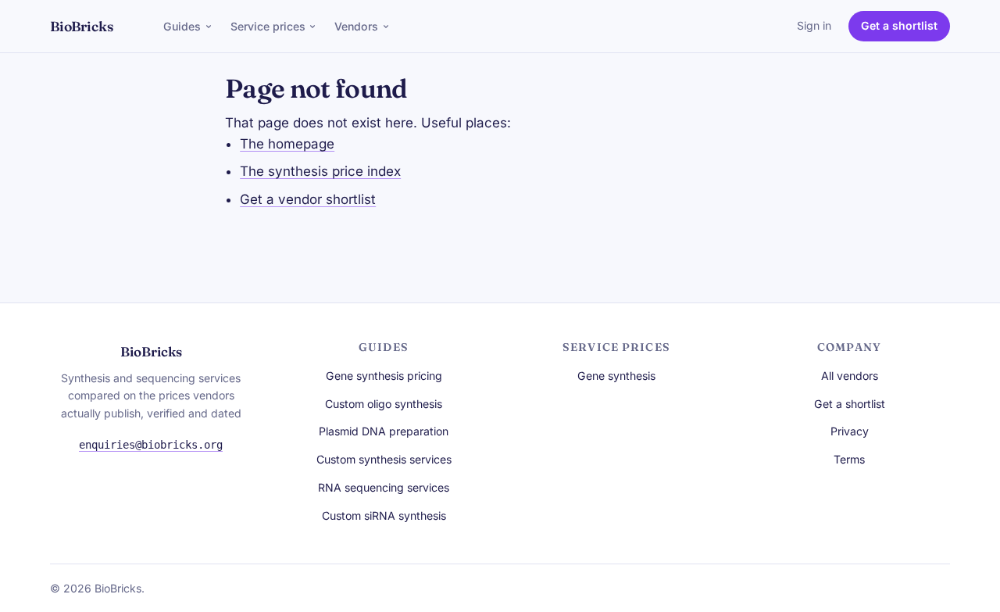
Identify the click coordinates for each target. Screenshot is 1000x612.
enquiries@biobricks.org (151, 444)
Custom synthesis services (384, 459)
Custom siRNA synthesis (384, 515)
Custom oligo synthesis (383, 403)
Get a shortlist (899, 25)
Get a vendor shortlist (308, 199)
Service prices (267, 26)
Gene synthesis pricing (384, 375)
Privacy (849, 431)
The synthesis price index (320, 171)
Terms (849, 459)
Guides (182, 26)
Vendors (356, 26)
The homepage (287, 144)
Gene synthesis (616, 375)
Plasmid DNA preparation (383, 431)
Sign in (814, 25)
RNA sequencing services (383, 487)
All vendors (849, 375)
